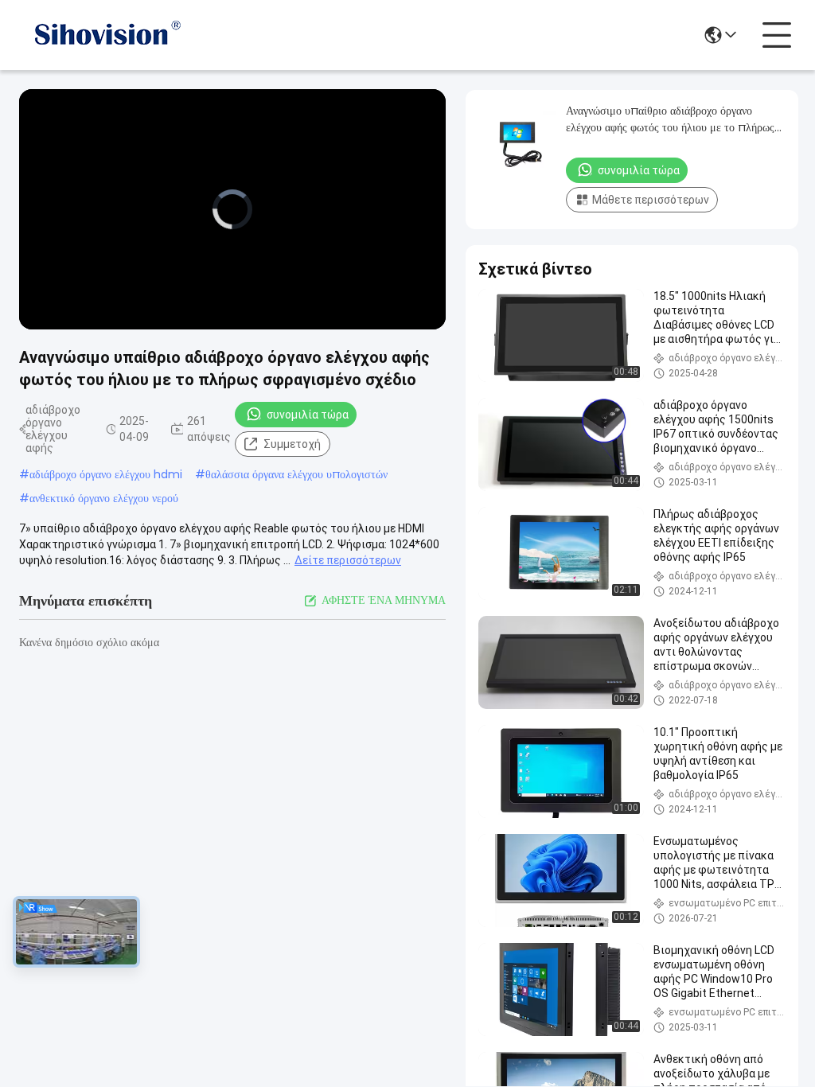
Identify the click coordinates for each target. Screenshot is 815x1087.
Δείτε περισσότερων (347, 560)
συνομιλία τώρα (308, 414)
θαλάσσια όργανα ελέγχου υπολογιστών (296, 474)
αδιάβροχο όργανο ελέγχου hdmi (105, 474)
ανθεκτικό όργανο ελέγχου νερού (103, 498)
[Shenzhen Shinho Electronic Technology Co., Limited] (106, 35)
